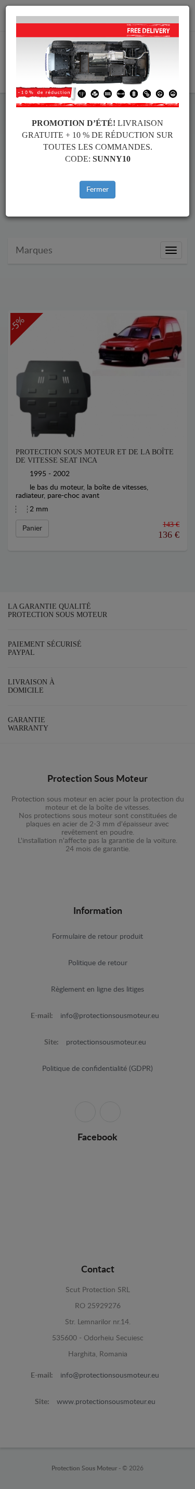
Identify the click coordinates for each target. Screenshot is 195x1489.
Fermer (97, 189)
